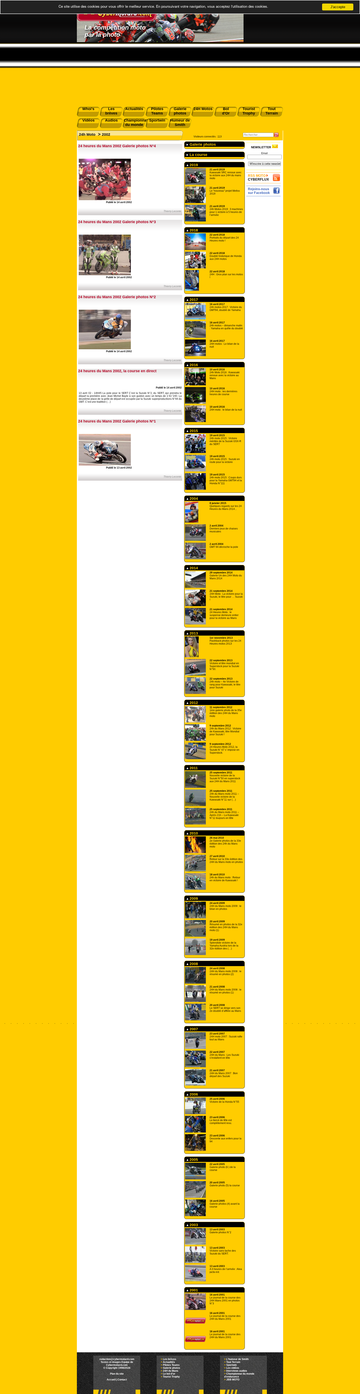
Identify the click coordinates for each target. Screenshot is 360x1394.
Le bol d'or (169, 1373)
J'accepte (337, 7)
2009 (193, 898)
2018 (193, 230)
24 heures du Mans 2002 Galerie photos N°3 (117, 222)
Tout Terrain (233, 1362)
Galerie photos (202, 144)
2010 (193, 833)
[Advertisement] (180, 73)
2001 (193, 1290)
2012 (193, 703)
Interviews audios (236, 1370)
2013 (193, 633)
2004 (193, 499)
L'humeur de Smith (237, 1359)
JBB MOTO (232, 1379)
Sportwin (231, 1365)
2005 (193, 1160)
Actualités (169, 1362)
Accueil (111, 1379)
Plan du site (117, 1373)
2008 (193, 964)
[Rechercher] (276, 135)
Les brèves (169, 1359)
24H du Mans (170, 1370)
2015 (193, 431)
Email (264, 153)
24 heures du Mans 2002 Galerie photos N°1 (117, 421)
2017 (193, 300)
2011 (193, 768)
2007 (193, 1029)
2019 (193, 165)
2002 (106, 134)
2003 (193, 1225)
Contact (122, 1379)
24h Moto (87, 134)
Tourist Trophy (171, 1376)
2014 (193, 568)
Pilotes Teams (171, 1365)
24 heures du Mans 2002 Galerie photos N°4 (117, 146)
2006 (193, 1094)
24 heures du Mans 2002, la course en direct (117, 371)
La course (198, 155)
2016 (193, 365)
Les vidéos (232, 1367)
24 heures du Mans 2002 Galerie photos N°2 (117, 297)
